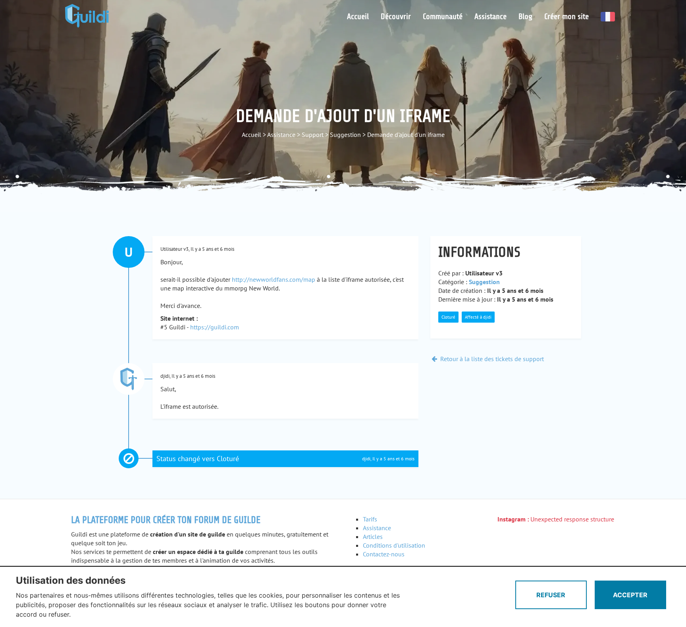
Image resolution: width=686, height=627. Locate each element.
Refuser (550, 595)
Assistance (490, 16)
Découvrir (396, 16)
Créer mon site (566, 16)
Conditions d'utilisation (394, 545)
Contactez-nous (384, 554)
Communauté (442, 16)
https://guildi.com (214, 327)
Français (608, 16)
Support (313, 134)
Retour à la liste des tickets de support (491, 359)
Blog (525, 16)
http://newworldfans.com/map (273, 279)
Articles (373, 536)
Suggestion (345, 134)
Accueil (358, 16)
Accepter (630, 595)
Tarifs (370, 519)
